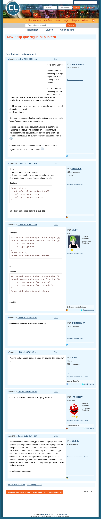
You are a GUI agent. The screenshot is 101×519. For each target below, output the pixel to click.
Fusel (74, 357)
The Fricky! (77, 397)
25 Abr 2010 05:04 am (27, 436)
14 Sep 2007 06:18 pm (27, 392)
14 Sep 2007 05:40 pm (27, 352)
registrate (89, 7)
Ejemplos (75, 20)
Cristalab (63, 515)
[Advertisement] (50, 45)
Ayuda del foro (67, 30)
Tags (66, 20)
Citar (56, 59)
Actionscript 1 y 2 (29, 54)
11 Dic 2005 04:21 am (27, 163)
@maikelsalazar (88, 310)
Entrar (76, 8)
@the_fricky (90, 428)
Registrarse (32, 30)
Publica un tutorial (33, 20)
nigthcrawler (78, 64)
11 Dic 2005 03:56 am (27, 59)
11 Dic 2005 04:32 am (27, 225)
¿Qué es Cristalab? (52, 20)
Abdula (75, 441)
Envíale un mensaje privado (75, 80)
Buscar (71, 25)
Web (86, 376)
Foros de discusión (13, 54)
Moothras (76, 168)
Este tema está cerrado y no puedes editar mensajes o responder (34, 492)
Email (85, 456)
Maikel (74, 230)
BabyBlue (45, 515)
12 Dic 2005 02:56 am (27, 318)
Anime (85, 20)
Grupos (49, 30)
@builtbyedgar (89, 384)
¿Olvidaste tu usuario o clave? (31, 7)
